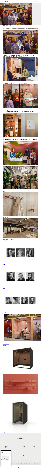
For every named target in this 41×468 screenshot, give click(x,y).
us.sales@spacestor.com (33, 463)
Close (1, 467)
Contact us (34, 446)
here (30, 467)
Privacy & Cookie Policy (26, 463)
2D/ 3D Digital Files (25, 447)
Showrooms (34, 447)
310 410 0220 (37, 463)
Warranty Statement (17, 463)
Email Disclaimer (21, 463)
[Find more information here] (6, 458)
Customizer (24, 446)
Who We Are (6, 446)
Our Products (15, 447)
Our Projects (15, 446)
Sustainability (6, 447)
